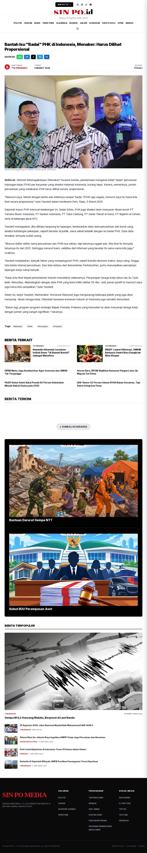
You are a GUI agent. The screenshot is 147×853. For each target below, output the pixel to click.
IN (47, 57)
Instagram (124, 798)
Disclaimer (131, 846)
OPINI (120, 23)
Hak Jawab (94, 809)
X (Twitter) (125, 803)
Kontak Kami (95, 815)
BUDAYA (73, 23)
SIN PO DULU (108, 23)
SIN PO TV (63, 4)
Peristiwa (63, 815)
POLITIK (18, 23)
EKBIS (37, 23)
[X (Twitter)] (78, 5)
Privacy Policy (118, 846)
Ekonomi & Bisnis (67, 809)
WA (19, 57)
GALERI (83, 23)
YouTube (123, 815)
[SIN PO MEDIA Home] (73, 12)
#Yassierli (57, 326)
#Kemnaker (43, 326)
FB (27, 57)
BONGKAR (94, 23)
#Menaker (17, 326)
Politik (62, 798)
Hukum (61, 803)
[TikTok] (86, 5)
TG (40, 57)
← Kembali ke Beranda (73, 426)
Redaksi (92, 803)
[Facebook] (91, 5)
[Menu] (77, 28)
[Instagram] (82, 5)
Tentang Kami (96, 798)
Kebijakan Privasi (98, 820)
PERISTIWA (48, 23)
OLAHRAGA (61, 23)
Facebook (124, 820)
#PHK (30, 326)
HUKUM (28, 23)
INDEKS (130, 23)
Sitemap (141, 846)
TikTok (122, 809)
